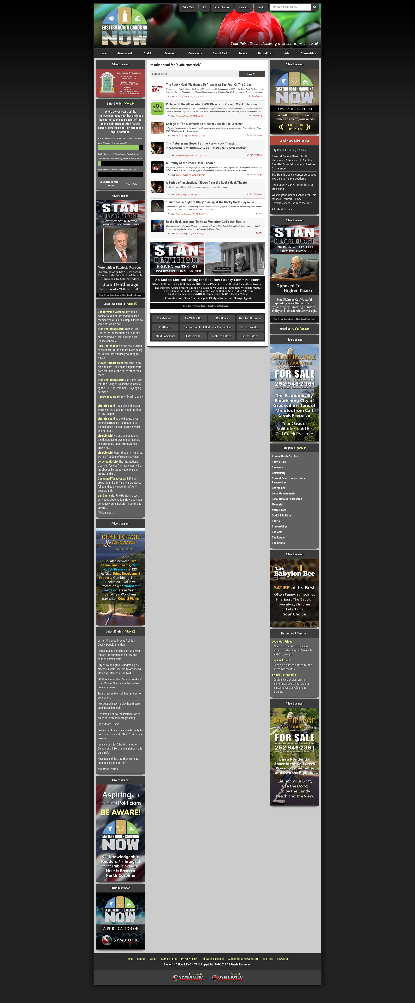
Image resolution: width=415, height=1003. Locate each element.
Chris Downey (257, 96)
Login (261, 7)
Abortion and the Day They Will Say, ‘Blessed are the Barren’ (118, 760)
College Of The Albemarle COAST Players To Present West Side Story (212, 104)
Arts (287, 53)
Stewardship (308, 53)
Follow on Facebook (213, 958)
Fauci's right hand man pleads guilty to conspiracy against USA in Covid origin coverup (120, 734)
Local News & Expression (287, 499)
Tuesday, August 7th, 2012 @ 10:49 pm (191, 175)
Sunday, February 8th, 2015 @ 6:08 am (191, 116)
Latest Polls (193, 336)
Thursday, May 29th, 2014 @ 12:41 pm (190, 136)
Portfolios (165, 327)
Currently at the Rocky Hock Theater (190, 163)
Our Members (165, 318)
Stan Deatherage (256, 135)
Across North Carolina (285, 456)
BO (204, 7)
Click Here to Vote (109, 181)
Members (243, 7)
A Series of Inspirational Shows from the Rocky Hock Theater (207, 183)
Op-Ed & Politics (281, 515)
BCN (260, 214)
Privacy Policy (189, 958)
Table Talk (188, 7)
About (153, 958)
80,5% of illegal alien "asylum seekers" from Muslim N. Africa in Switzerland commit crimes (120, 683)
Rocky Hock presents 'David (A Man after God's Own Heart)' (205, 222)
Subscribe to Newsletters (243, 958)
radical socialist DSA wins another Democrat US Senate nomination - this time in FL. (120, 748)
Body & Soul (220, 53)
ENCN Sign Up (193, 318)
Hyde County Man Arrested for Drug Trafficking (293, 187)
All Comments (106, 512)
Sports (276, 521)
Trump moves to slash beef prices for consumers (120, 695)
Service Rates (169, 958)
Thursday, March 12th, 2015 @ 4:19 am (191, 96)
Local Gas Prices (282, 641)
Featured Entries (221, 336)
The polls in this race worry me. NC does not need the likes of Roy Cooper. (120, 409)
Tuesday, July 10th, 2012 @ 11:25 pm (190, 194)
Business (170, 53)
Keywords (283, 958)
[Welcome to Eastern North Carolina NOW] (125, 26)
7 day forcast (300, 328)
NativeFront (265, 53)
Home (103, 53)
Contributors (222, 7)
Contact (141, 958)
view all (128, 103)
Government (124, 53)
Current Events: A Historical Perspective (207, 327)
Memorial (277, 504)
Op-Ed (147, 53)
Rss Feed (267, 958)
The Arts (277, 532)
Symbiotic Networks (284, 674)
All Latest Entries (108, 769)
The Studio (278, 543)
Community (195, 53)
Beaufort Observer (250, 318)
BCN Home (221, 318)
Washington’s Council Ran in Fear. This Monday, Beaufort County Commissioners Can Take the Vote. (294, 199)
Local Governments (283, 493)
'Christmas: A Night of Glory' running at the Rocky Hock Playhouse (210, 202)
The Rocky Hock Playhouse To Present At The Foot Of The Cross (209, 85)
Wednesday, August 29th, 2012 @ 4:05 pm (192, 155)
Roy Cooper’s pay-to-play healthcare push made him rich (119, 705)
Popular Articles (281, 660)
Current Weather (250, 327)
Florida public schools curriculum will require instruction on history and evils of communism (119, 655)
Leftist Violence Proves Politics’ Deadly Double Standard (116, 642)
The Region (278, 537)
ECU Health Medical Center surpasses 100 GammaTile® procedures (294, 176)
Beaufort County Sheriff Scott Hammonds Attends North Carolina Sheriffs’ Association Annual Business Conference (294, 162)
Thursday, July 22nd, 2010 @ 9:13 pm (190, 234)
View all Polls (131, 184)
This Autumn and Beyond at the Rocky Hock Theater (201, 143)
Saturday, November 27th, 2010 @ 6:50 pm (192, 214)
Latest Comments (164, 336)
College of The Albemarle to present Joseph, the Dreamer (204, 124)
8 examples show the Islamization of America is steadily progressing (119, 716)
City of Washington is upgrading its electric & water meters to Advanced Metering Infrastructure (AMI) (119, 669)
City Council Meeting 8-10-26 (289, 150)
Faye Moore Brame (108, 724)
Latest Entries (250, 336)
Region (243, 53)
